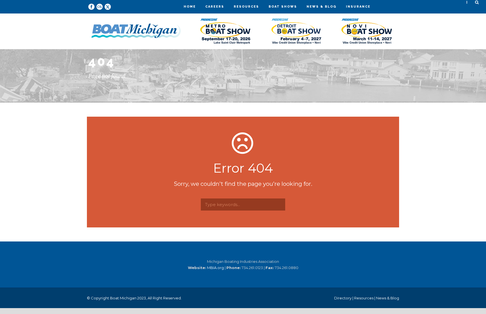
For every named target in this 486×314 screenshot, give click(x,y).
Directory (343, 298)
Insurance (358, 6)
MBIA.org (215, 267)
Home (190, 6)
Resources (246, 6)
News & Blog (321, 6)
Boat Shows (283, 6)
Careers (214, 6)
